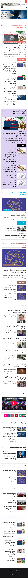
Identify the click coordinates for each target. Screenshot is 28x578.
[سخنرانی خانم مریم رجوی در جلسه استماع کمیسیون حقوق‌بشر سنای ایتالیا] (21, 508)
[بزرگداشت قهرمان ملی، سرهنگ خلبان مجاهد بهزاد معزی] (21, 357)
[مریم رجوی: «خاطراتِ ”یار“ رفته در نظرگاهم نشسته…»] (21, 345)
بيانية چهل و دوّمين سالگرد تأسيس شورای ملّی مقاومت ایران (10, 297)
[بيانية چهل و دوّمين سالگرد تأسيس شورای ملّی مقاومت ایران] (21, 296)
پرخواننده (14, 517)
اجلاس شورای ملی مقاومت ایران (9, 470)
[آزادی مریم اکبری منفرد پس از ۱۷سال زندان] (21, 176)
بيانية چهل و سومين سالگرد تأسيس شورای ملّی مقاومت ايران (10, 289)
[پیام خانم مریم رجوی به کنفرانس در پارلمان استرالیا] (21, 429)
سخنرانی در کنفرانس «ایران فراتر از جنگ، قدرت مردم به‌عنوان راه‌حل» (9, 495)
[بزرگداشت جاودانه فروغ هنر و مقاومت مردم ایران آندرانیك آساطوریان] (21, 371)
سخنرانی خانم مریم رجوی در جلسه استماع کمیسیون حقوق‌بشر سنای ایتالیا (10, 508)
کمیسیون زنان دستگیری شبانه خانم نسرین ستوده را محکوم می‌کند (9, 184)
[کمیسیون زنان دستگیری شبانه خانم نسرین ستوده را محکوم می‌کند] (21, 183)
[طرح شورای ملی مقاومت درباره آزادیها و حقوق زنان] (21, 228)
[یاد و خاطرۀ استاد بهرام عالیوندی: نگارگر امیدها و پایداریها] (21, 384)
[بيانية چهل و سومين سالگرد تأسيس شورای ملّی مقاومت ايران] (21, 288)
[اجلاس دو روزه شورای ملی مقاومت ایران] (21, 480)
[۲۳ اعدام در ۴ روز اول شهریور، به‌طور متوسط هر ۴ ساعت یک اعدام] (21, 524)
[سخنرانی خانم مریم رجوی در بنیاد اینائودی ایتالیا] (21, 502)
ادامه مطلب (21, 59)
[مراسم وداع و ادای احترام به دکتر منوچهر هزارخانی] (21, 333)
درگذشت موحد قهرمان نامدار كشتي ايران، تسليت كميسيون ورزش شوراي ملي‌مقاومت (9, 169)
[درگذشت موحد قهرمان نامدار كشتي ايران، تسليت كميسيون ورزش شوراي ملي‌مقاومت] (21, 168)
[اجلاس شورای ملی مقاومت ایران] (21, 473)
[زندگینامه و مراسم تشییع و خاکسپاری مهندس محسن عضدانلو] (21, 318)
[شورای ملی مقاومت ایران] (14, 4)
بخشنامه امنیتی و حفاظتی (18, 215)
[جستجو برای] (26, 7)
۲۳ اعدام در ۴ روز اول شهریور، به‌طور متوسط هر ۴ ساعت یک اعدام (9, 524)
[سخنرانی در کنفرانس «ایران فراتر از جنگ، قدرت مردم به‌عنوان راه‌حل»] (21, 495)
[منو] (2, 7)
